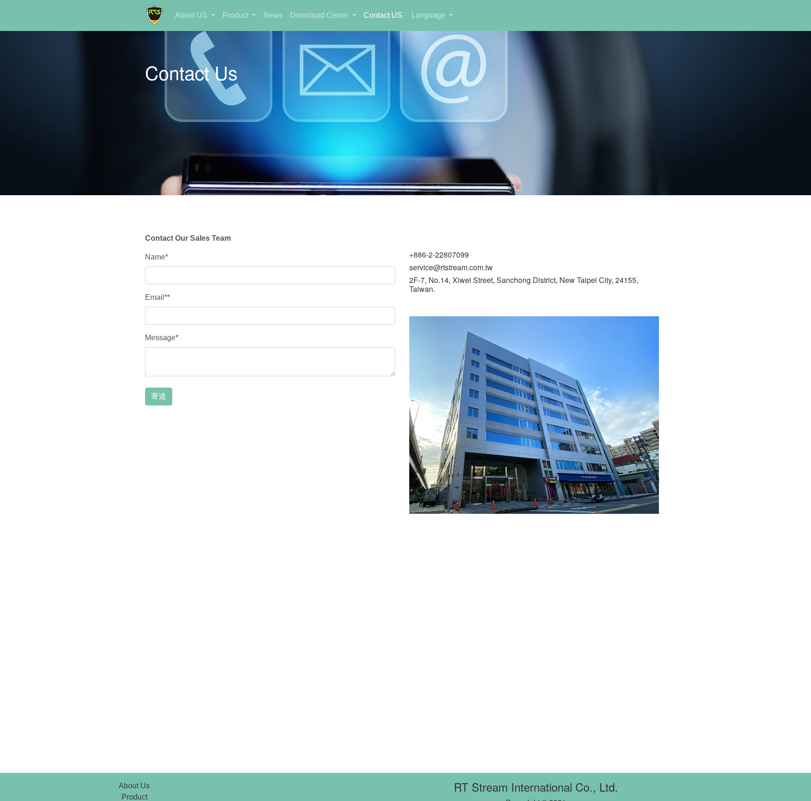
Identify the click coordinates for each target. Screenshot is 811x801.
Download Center (320, 15)
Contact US (383, 15)
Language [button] (428, 15)
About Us (134, 786)
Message (161, 338)
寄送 (158, 396)
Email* (157, 297)
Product (236, 15)
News (273, 15)
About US (192, 15)
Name (156, 257)
